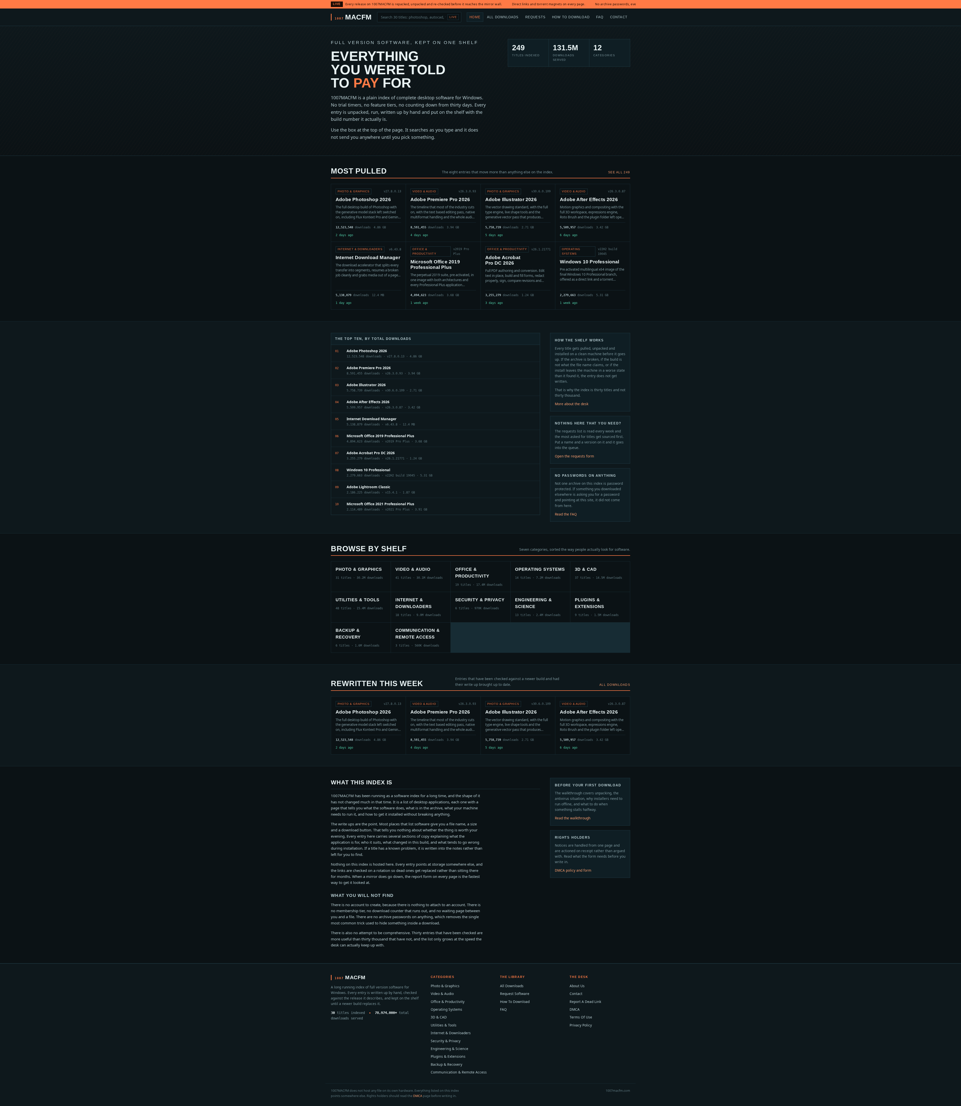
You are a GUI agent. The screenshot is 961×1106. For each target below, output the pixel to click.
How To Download (571, 17)
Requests (535, 17)
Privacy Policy (581, 1025)
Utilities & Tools (443, 1025)
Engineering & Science (449, 1048)
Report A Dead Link (585, 1001)
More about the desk (571, 403)
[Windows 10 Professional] (592, 275)
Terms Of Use (581, 1017)
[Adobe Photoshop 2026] (368, 213)
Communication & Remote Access (459, 1072)
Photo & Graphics (445, 985)
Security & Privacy (445, 1040)
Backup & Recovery (446, 1064)
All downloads (614, 685)
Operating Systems (446, 1009)
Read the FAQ (566, 514)
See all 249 (619, 172)
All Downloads (503, 17)
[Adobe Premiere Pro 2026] (443, 213)
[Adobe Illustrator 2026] (518, 213)
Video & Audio (442, 993)
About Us (577, 985)
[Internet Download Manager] (368, 275)
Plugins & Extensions (448, 1056)
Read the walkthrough (572, 818)
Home (474, 17)
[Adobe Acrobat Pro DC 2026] (518, 275)
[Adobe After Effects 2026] (592, 213)
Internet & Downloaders (451, 1032)
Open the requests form (574, 456)
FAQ (600, 17)
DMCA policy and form (573, 870)
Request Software (514, 993)
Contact (618, 17)
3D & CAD (439, 1017)
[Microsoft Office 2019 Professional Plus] (443, 275)
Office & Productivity (447, 1001)
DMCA (575, 1009)
